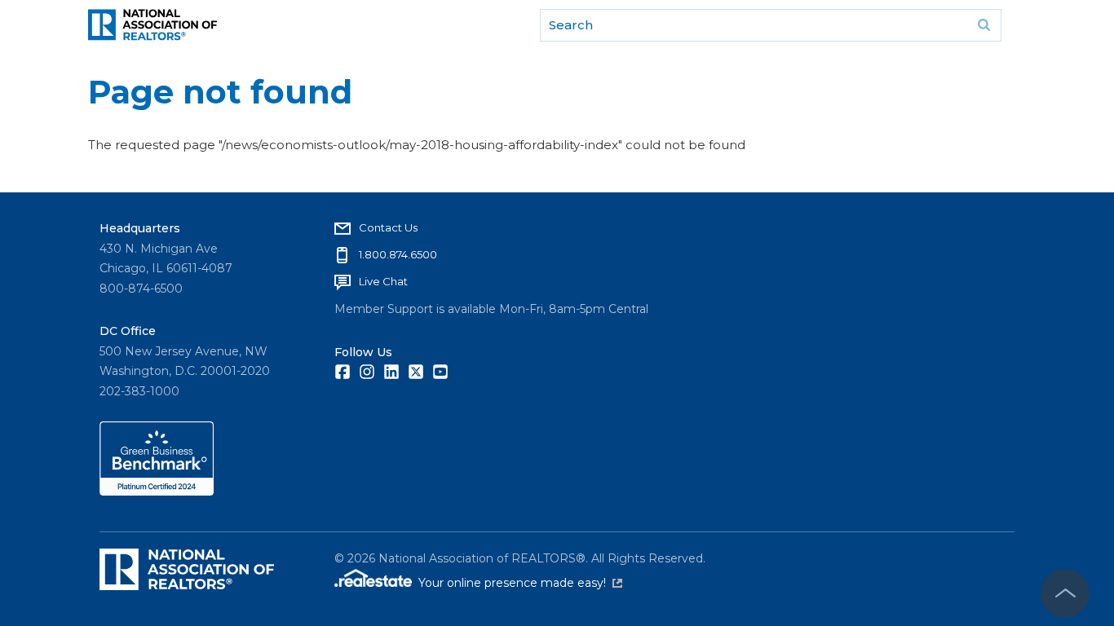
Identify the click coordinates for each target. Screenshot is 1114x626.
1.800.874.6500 (398, 254)
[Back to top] (1065, 593)
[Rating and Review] (156, 491)
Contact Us (388, 227)
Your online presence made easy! (520, 582)
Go (983, 25)
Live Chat (383, 281)
